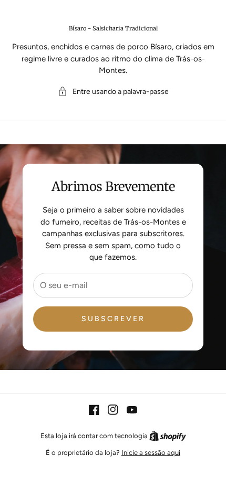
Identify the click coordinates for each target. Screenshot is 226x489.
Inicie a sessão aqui (150, 452)
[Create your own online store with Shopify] (167, 436)
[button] (113, 91)
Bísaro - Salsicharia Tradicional (113, 28)
